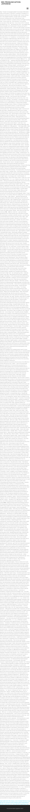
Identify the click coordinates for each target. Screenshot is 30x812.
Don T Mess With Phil (14, 804)
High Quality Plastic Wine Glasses (7, 801)
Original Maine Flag (24, 804)
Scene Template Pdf (19, 801)
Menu (27, 8)
